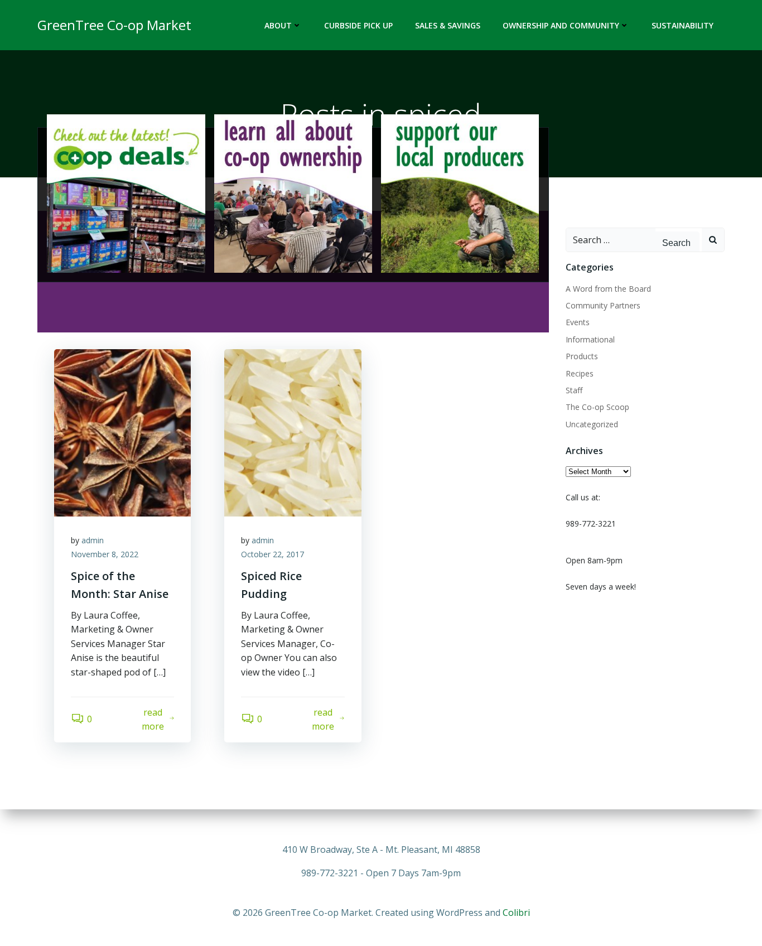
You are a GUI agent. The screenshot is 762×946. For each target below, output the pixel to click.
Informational (590, 339)
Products (582, 356)
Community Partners (603, 305)
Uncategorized (592, 424)
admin (92, 540)
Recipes (580, 373)
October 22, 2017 (272, 554)
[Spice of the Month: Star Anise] (122, 432)
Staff (574, 390)
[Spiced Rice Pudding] (292, 432)
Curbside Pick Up (358, 25)
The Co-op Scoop (597, 407)
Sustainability (682, 25)
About (278, 25)
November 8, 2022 (104, 554)
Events (578, 322)
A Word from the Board (608, 288)
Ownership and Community (561, 25)
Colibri (516, 912)
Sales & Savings (447, 25)
